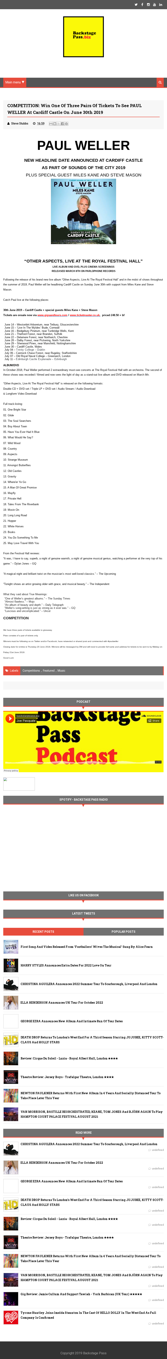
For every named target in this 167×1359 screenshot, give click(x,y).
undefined (158, 1150)
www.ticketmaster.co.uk (85, 315)
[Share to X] (59, 124)
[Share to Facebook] (62, 124)
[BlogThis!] (55, 124)
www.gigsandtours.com (52, 315)
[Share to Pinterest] (66, 124)
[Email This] (51, 124)
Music (61, 670)
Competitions (31, 670)
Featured (49, 670)
